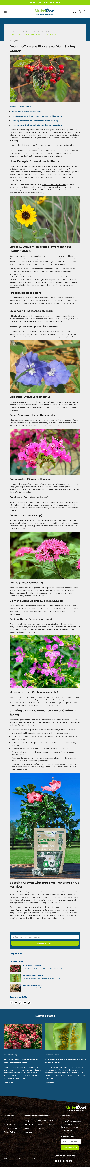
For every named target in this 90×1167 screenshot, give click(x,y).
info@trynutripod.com (74, 1121)
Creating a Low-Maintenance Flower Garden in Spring (35, 121)
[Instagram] (20, 1003)
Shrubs (52, 1125)
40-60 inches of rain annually (54, 184)
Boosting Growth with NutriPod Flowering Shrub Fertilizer (37, 125)
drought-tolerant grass (45, 130)
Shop (27, 1121)
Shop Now (55, 2)
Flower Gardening (43, 32)
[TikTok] (29, 1003)
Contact (28, 1132)
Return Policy (9, 1132)
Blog (27, 1128)
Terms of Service (10, 1128)
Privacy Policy (9, 1124)
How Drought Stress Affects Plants (26, 112)
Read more (8, 1083)
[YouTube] (16, 1003)
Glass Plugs (41, 1121)
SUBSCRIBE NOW (45, 943)
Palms (51, 1121)
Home (13, 32)
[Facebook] (11, 1003)
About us (29, 1125)
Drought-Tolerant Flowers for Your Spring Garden (33, 34)
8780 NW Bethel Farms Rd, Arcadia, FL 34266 (71, 1127)
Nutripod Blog (26, 32)
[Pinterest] (24, 1003)
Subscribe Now (70, 1148)
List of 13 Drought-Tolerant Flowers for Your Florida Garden (37, 116)
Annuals (39, 1125)
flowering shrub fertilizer (57, 892)
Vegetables (41, 1128)
